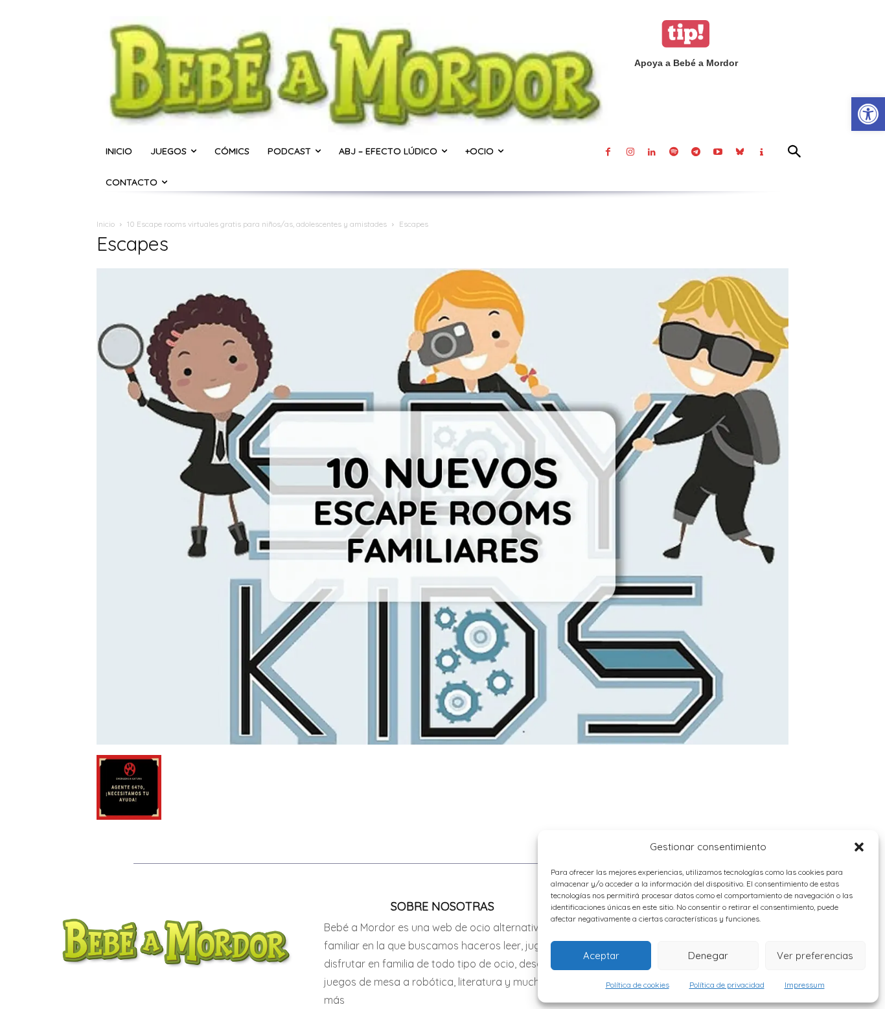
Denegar (708, 955)
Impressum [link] (805, 985)
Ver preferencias (815, 955)
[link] (868, 114)
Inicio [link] (106, 224)
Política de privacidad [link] (726, 985)
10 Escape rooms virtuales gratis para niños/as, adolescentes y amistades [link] (257, 224)
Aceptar (601, 955)
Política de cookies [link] (637, 985)
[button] (859, 847)
